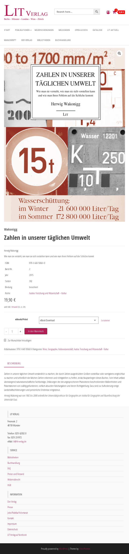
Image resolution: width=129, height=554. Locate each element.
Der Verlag (26, 40)
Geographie (52, 349)
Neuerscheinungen (44, 30)
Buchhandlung (63, 40)
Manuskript (10, 40)
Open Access (81, 30)
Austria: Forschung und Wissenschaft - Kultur (91, 349)
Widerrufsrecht (14, 479)
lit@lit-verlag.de (19, 441)
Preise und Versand (16, 474)
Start (7, 30)
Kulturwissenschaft (65, 349)
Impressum (12, 523)
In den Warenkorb (36, 331)
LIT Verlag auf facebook (17, 534)
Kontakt (11, 518)
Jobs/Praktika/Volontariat (18, 512)
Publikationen (22, 30)
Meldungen (64, 30)
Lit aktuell (113, 30)
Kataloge (97, 30)
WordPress (63, 548)
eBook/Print (21, 319)
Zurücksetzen (105, 320)
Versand (14, 306)
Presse (10, 507)
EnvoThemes (84, 548)
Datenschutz (13, 529)
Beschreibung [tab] (14, 363)
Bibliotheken (43, 40)
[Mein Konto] (108, 12)
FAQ (9, 468)
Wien (45, 349)
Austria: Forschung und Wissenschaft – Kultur (48, 293)
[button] (119, 53)
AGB (9, 485)
